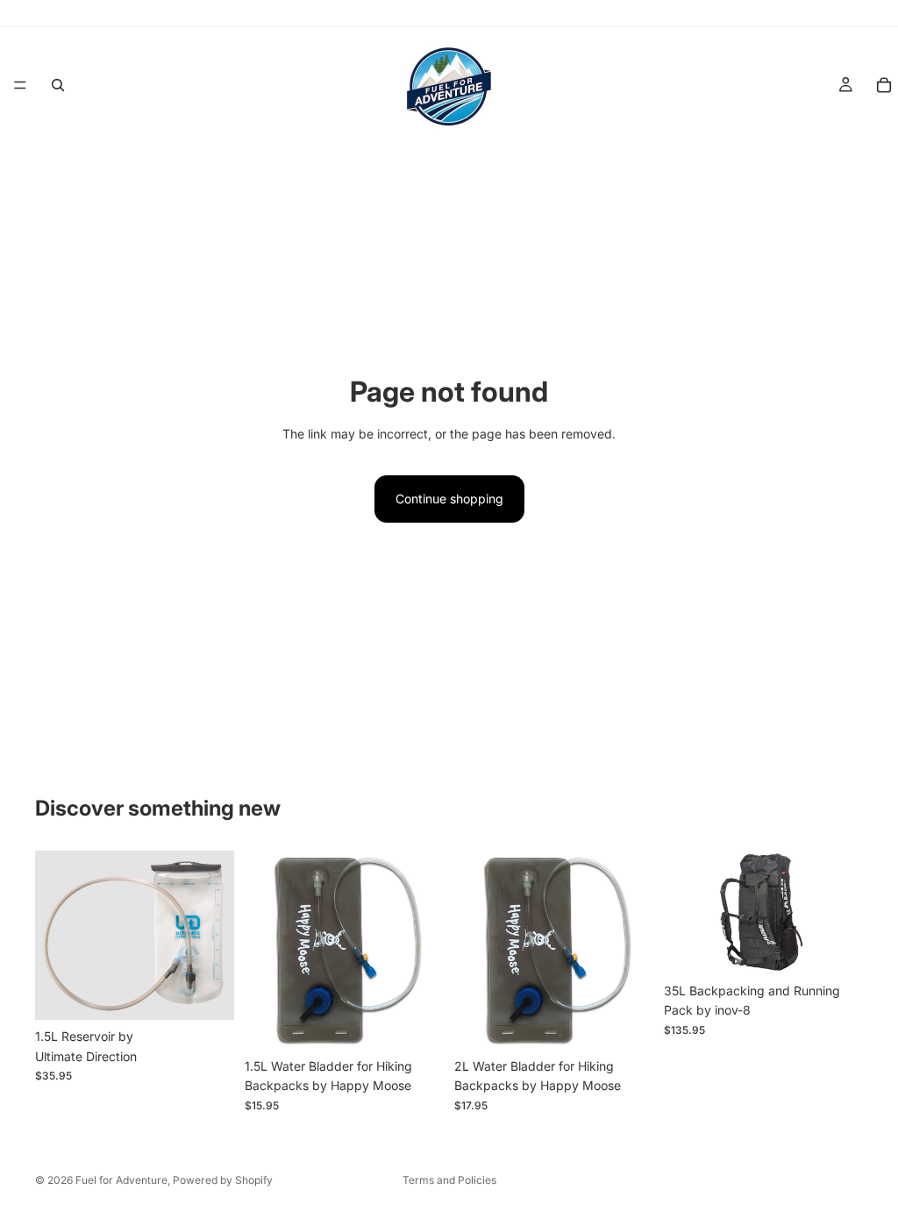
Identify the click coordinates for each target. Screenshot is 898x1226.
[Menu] (20, 85)
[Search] (58, 85)
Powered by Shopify (223, 1180)
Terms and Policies (449, 1180)
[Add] (207, 993)
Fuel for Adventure (121, 1180)
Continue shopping (449, 498)
